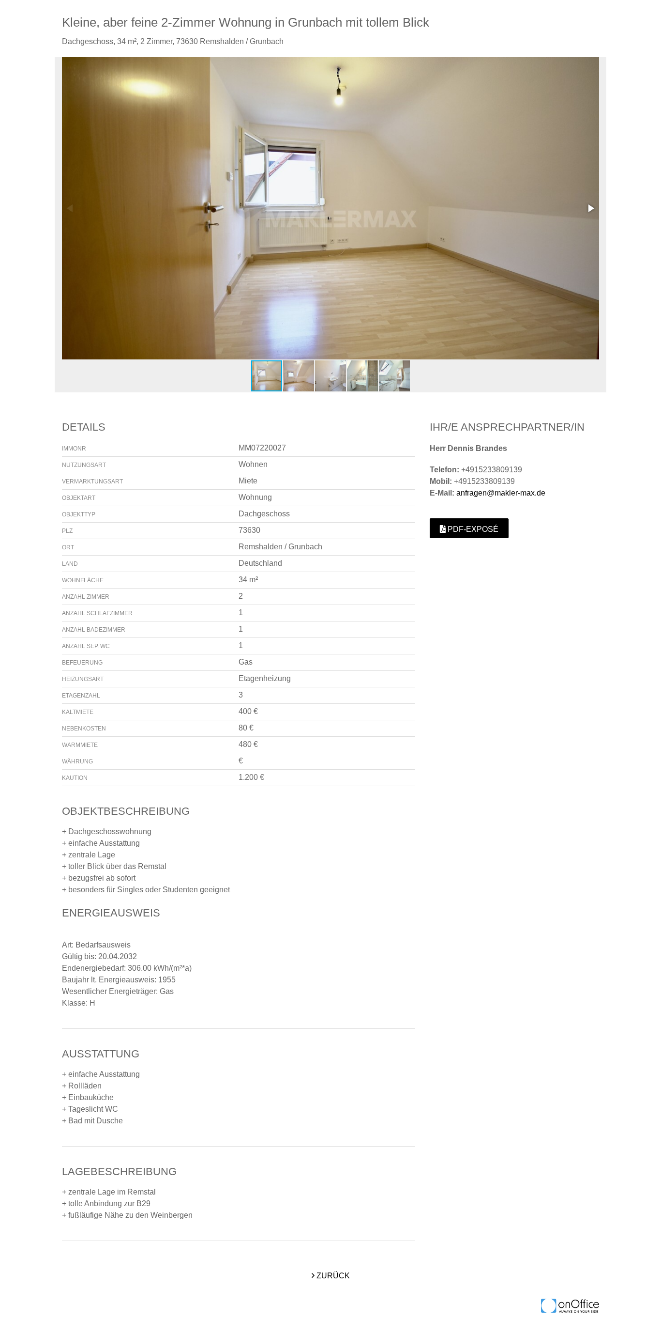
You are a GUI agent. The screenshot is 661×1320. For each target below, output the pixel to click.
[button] (590, 208)
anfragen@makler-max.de (500, 493)
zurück (332, 1276)
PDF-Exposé (472, 529)
